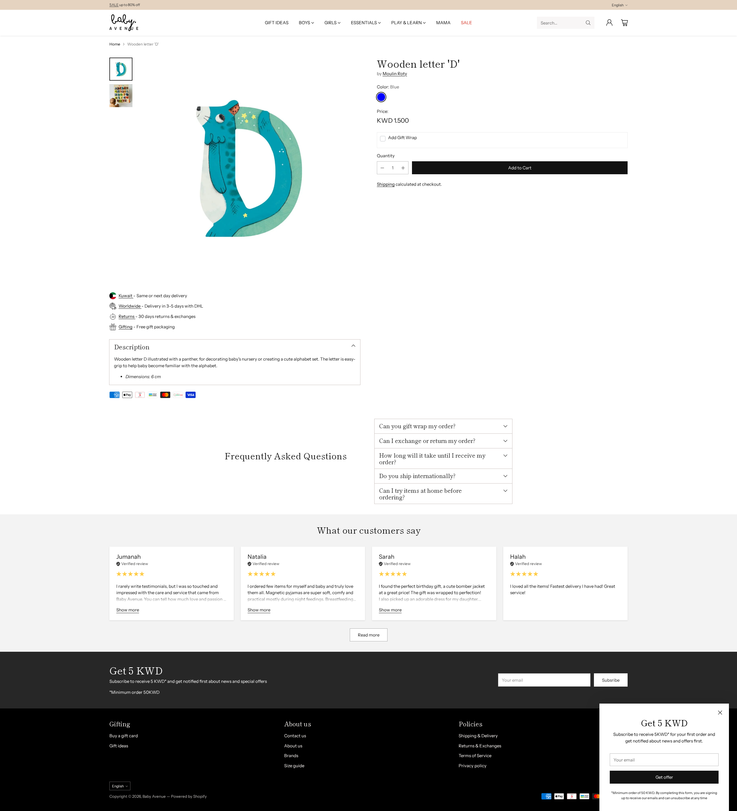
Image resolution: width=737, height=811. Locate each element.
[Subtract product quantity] (382, 168)
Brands (291, 755)
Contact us (295, 735)
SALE (114, 5)
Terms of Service (475, 755)
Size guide (294, 765)
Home (114, 44)
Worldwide (130, 306)
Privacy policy (473, 765)
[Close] (720, 712)
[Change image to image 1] (120, 69)
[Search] (588, 23)
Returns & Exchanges (480, 746)
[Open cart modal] (624, 22)
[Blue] (381, 96)
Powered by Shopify (189, 796)
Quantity (386, 155)
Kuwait (126, 295)
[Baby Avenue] (123, 22)
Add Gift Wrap (402, 137)
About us (293, 746)
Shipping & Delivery (478, 735)
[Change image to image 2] (120, 95)
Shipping (386, 184)
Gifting (125, 326)
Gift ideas (118, 746)
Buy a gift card (123, 735)
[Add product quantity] (403, 168)
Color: (388, 87)
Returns (127, 316)
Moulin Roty (395, 73)
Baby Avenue (154, 796)
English (618, 5)
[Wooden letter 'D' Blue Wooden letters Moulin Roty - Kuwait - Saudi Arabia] (249, 169)
